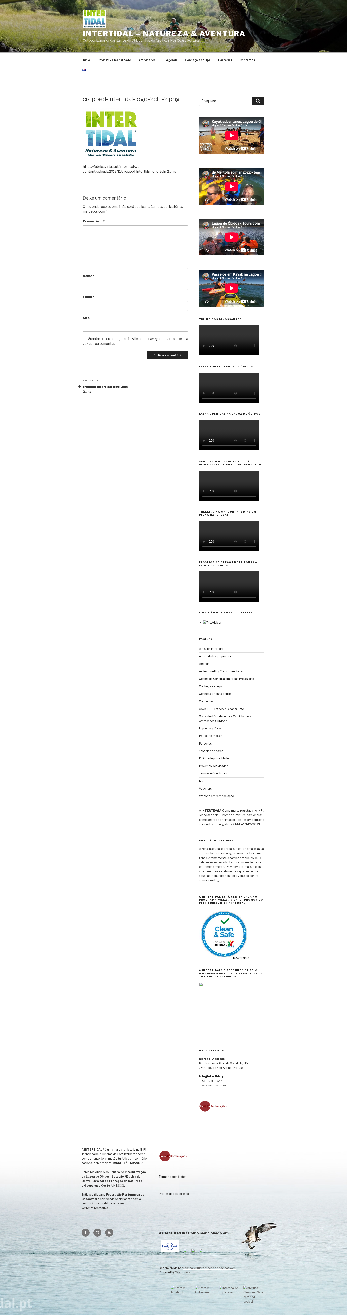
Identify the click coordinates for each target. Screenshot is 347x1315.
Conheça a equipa (198, 60)
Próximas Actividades (213, 766)
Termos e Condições (213, 773)
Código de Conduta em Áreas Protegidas (226, 678)
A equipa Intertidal (211, 648)
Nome (88, 276)
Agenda (172, 60)
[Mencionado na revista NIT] (193, 1253)
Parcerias (225, 60)
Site (86, 318)
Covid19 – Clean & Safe (114, 60)
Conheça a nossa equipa (215, 693)
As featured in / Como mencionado (222, 671)
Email (88, 297)
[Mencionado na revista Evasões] (185, 1253)
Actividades (147, 60)
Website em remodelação (216, 796)
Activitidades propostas (215, 656)
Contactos (247, 60)
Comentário (94, 221)
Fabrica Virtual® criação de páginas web (209, 1268)
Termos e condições (172, 1176)
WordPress (182, 1272)
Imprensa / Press (210, 728)
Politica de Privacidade (174, 1193)
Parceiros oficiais (210, 736)
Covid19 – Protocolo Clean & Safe (221, 709)
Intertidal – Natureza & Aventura (164, 33)
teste (203, 781)
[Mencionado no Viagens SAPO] (200, 1253)
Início (86, 60)
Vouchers (205, 788)
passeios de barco (211, 751)
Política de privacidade (214, 758)
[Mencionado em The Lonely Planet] (170, 1253)
